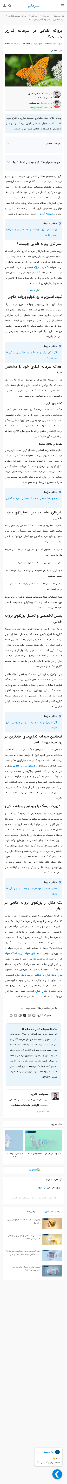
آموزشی (34, 16)
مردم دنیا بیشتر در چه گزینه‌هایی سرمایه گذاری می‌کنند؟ (31, 501)
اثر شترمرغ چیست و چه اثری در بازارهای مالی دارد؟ (31, 725)
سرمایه (45, 16)
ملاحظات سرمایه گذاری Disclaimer (39, 1029)
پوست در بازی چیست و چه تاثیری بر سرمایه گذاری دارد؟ (31, 232)
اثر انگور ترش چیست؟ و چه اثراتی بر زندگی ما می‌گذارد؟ (31, 355)
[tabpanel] (33, 1248)
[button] (33, 143)
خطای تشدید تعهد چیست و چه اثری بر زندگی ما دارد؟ (31, 891)
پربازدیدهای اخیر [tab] (52, 1211)
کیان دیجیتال (58, 16)
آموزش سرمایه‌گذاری (17, 16)
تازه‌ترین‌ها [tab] (31, 1211)
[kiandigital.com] (33, 5)
